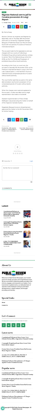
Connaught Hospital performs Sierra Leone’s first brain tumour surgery (13, 223)
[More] (30, 27)
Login (31, 161)
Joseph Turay (7, 22)
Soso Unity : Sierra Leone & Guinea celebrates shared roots (26, 129)
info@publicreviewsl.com (9, 321)
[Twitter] (13, 27)
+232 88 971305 (22, 321)
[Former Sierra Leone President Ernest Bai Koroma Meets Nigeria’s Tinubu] (27, 234)
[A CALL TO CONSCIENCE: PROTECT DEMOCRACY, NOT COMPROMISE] (27, 243)
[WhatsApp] (21, 27)
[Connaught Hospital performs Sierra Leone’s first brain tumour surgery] (27, 224)
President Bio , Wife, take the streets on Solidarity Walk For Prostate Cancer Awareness (9, 129)
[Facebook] (9, 27)
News (4, 12)
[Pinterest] (17, 27)
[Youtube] (23, 325)
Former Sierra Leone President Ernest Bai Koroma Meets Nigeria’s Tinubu (13, 233)
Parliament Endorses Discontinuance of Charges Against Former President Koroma (16, 361)
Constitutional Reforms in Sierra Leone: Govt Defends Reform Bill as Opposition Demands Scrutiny (12, 214)
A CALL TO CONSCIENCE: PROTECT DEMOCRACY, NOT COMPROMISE (12, 243)
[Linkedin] (26, 27)
